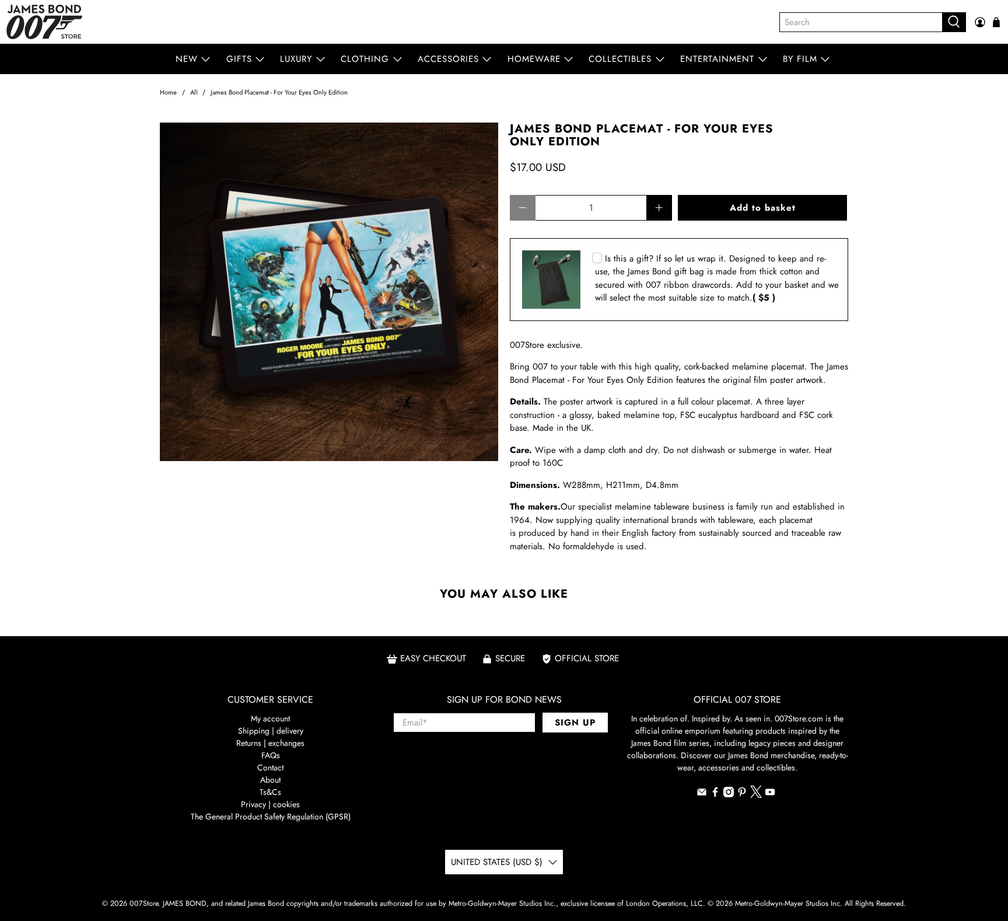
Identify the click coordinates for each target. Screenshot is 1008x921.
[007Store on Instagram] (728, 794)
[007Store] (44, 22)
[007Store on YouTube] (770, 794)
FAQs (270, 755)
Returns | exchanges (270, 743)
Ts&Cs (270, 792)
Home (168, 92)
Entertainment (717, 59)
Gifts (239, 59)
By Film (800, 59)
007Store (144, 903)
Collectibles (620, 59)
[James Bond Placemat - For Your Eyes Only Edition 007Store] (329, 292)
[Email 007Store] (701, 794)
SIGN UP (575, 722)
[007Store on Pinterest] (742, 794)
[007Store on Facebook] (715, 794)
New (187, 59)
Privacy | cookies (270, 804)
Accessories (448, 59)
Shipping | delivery (270, 731)
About (270, 780)
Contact (270, 767)
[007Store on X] (756, 795)
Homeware (534, 59)
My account (270, 718)
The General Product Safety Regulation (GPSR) (271, 816)
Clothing (365, 59)
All (194, 92)
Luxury (296, 59)
